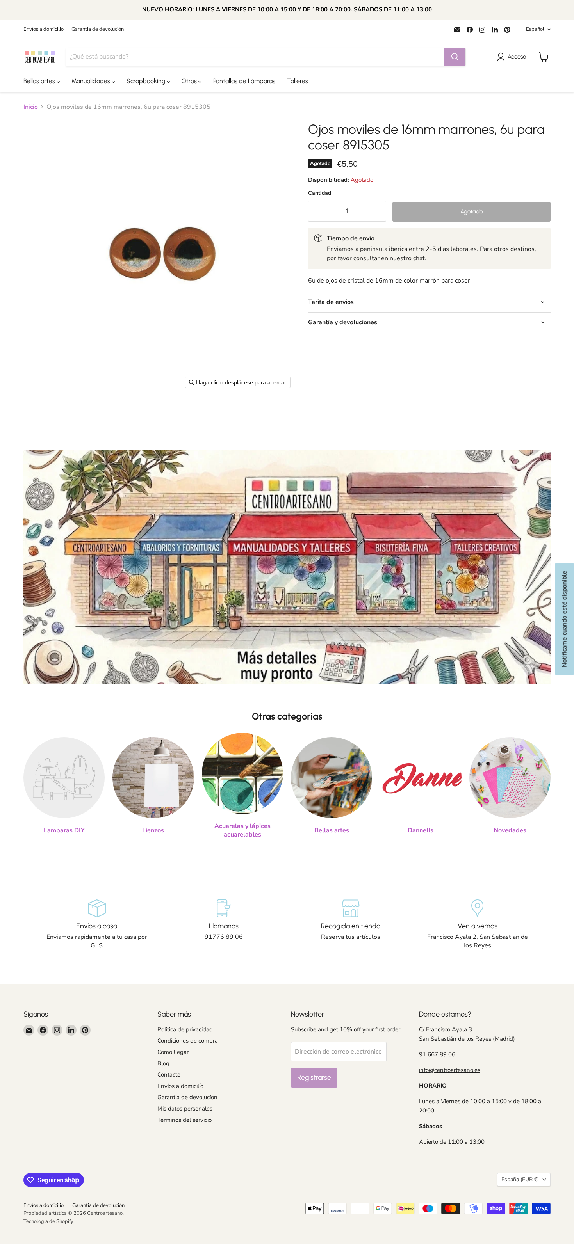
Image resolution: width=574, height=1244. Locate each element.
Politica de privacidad (185, 1029)
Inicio (30, 106)
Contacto (168, 1075)
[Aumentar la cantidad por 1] (376, 211)
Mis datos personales (184, 1108)
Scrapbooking (147, 81)
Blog (163, 1063)
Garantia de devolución (97, 29)
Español (535, 29)
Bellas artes (40, 81)
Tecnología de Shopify (48, 1221)
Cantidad (319, 193)
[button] (513, 57)
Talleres (297, 81)
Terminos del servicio (184, 1120)
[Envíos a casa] (96, 924)
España (520, 1179)
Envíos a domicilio (43, 29)
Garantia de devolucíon (187, 1097)
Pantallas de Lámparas (244, 81)
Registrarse (314, 1077)
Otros (190, 81)
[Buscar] (454, 57)
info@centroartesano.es (449, 1070)
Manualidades (91, 81)
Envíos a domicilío (180, 1086)
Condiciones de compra (187, 1041)
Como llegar (173, 1052)
